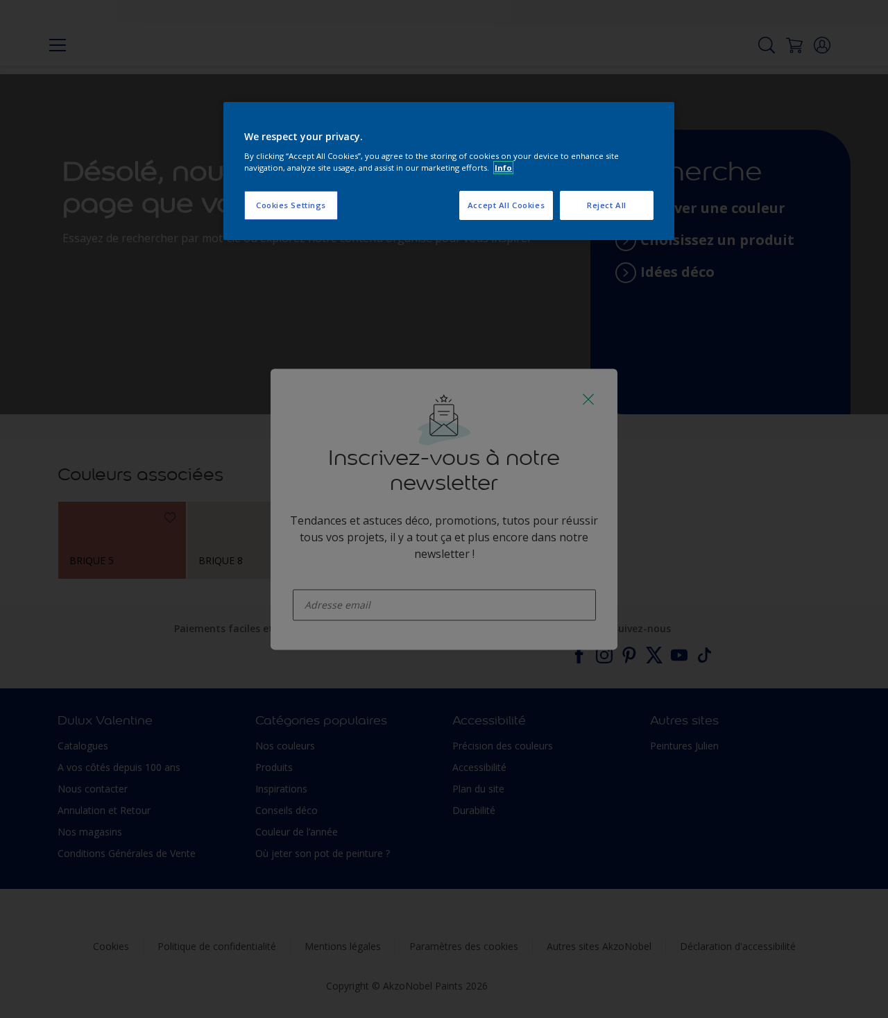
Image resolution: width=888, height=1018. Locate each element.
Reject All (606, 205)
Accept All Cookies (506, 205)
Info (503, 167)
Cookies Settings (291, 205)
